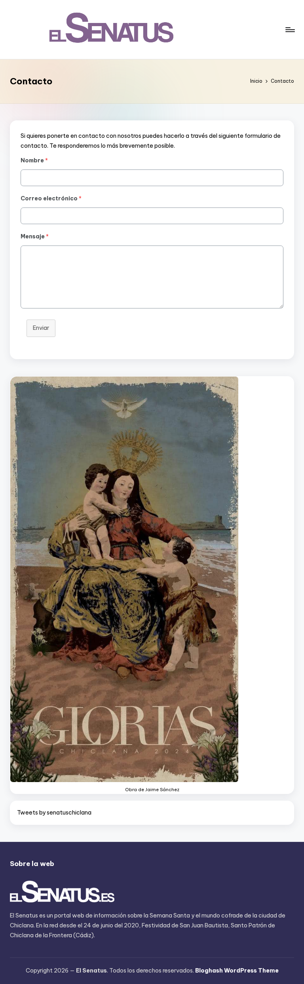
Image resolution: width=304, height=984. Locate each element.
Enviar (41, 327)
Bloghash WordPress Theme (237, 970)
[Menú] (289, 29)
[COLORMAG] (62, 892)
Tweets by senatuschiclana (54, 812)
